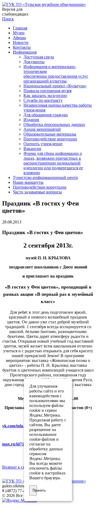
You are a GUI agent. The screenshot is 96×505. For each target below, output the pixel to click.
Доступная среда (38, 57)
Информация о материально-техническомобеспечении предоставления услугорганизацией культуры (55, 73)
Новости (21, 42)
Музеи (19, 33)
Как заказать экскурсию (45, 95)
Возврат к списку (18, 467)
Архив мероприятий (42, 129)
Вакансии (32, 148)
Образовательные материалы (49, 134)
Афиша (19, 37)
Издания (31, 119)
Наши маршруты (28, 182)
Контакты (22, 47)
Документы (34, 61)
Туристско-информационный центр (45, 177)
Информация (25, 52)
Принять (35, 490)
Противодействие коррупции (50, 139)
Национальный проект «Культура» (55, 86)
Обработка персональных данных (54, 124)
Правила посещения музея (47, 90)
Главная (20, 28)
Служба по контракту (43, 100)
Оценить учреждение (42, 143)
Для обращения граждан (45, 115)
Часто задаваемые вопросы (37, 192)
